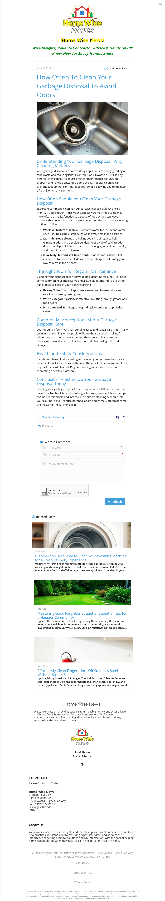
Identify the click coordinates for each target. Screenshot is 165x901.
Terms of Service (82, 872)
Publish (116, 502)
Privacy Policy (82, 882)
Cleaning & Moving (53, 417)
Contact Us (82, 863)
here (107, 898)
